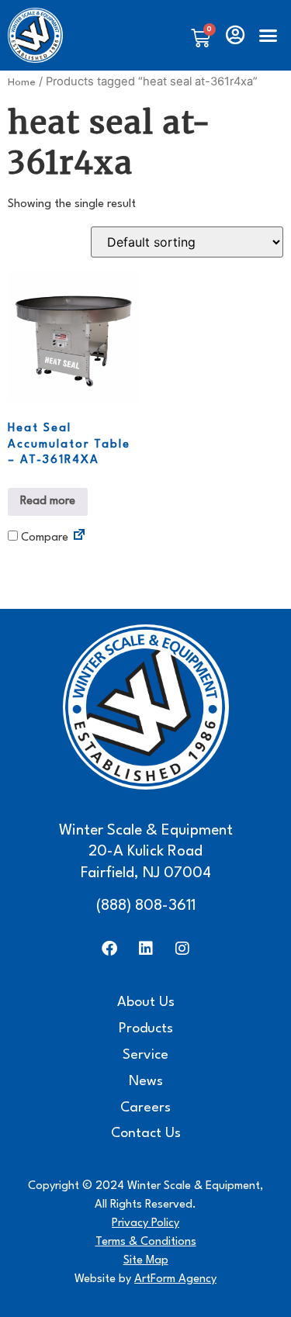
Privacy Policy (145, 1223)
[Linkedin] (145, 948)
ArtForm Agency (175, 1279)
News (146, 1081)
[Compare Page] (79, 537)
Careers (145, 1108)
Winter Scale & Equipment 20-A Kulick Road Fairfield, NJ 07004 (146, 852)
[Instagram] (182, 948)
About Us (146, 1002)
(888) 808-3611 (146, 906)
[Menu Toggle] (268, 35)
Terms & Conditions (145, 1242)
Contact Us (146, 1133)
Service (145, 1055)
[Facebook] (109, 948)
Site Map (145, 1261)
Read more (47, 501)
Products (146, 1028)
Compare (43, 538)
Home (22, 83)
